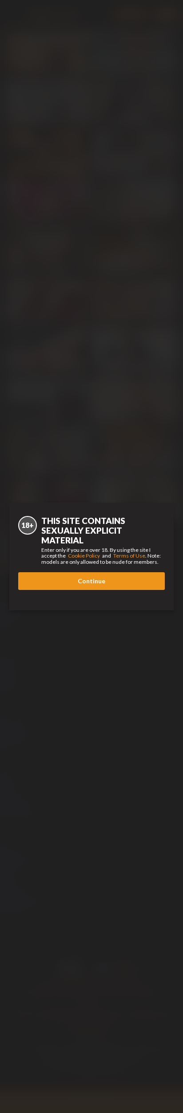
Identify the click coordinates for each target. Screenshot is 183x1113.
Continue (91, 581)
